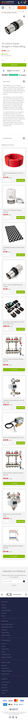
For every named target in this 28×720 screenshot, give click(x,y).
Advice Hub (4, 665)
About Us (4, 605)
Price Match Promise (6, 654)
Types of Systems (5, 668)
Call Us (6, 610)
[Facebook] (10, 717)
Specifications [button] (7, 138)
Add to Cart (14, 65)
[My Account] (22, 2)
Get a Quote (22, 7)
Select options (14, 369)
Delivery (3, 646)
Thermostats (4, 629)
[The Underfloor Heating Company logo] (8, 2)
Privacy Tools (4, 687)
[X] (16, 717)
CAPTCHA (14, 585)
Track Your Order (5, 649)
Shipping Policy (5, 690)
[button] (24, 16)
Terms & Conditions (6, 682)
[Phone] (19, 2)
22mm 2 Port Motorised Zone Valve (13, 437)
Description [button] (6, 81)
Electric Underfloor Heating (7, 624)
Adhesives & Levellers (6, 635)
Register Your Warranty (6, 657)
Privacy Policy (4, 685)
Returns (3, 651)
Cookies (3, 693)
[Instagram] (13, 717)
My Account (4, 643)
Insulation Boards (5, 632)
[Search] (9, 7)
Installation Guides (5, 673)
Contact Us (4, 613)
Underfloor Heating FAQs (7, 671)
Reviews (3, 616)
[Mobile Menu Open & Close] (3, 7)
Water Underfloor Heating (7, 627)
